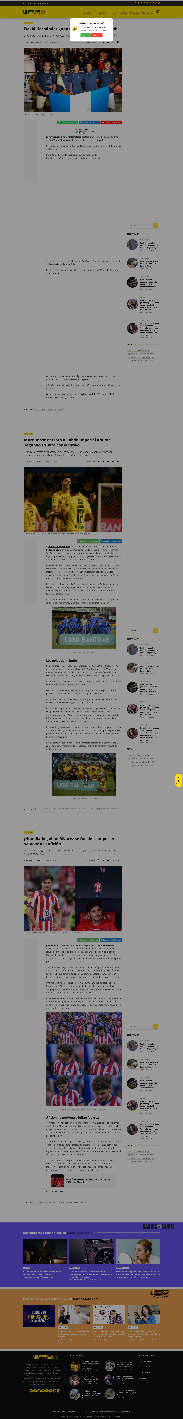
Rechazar (96, 35)
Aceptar (85, 35)
